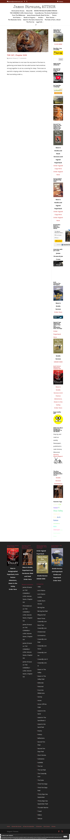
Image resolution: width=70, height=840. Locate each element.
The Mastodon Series (14, 20)
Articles (40, 17)
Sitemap (53, 826)
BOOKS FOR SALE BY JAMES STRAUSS (45, 11)
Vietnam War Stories (16, 826)
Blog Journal (41, 615)
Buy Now (59, 241)
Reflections (41, 738)
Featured (40, 686)
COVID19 (55, 504)
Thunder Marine (43, 807)
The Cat (40, 766)
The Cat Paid (42, 770)
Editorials (41, 683)
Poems (54, 15)
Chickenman (42, 632)
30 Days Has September (28, 826)
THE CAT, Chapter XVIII (17, 55)
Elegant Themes (12, 831)
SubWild (40, 762)
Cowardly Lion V (43, 659)
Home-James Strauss (17, 11)
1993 (39, 587)
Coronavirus (41, 635)
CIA (60, 504)
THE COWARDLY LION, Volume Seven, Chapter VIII (27, 596)
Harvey (40, 697)
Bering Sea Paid (43, 611)
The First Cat (30, 22)
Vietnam (56, 529)
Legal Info (39, 22)
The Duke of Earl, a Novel (52, 20)
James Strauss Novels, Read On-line (38, 15)
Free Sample (58, 235)
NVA (55, 526)
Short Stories (50, 17)
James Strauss (13, 58)
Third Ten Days (42, 784)
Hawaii (55, 508)
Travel (40, 811)
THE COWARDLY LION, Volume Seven (21, 13)
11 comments (22, 58)
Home (39, 700)
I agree (65, 836)
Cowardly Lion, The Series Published (46, 13)
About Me (29, 11)
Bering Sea (41, 607)
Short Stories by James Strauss (57, 533)
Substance (41, 759)
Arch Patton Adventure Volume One (57, 367)
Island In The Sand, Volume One (33, 20)
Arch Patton (17, 17)
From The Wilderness (18, 15)
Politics (40, 734)
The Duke (41, 780)
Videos (40, 815)
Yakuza (40, 818)
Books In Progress (29, 17)
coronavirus (56, 523)
